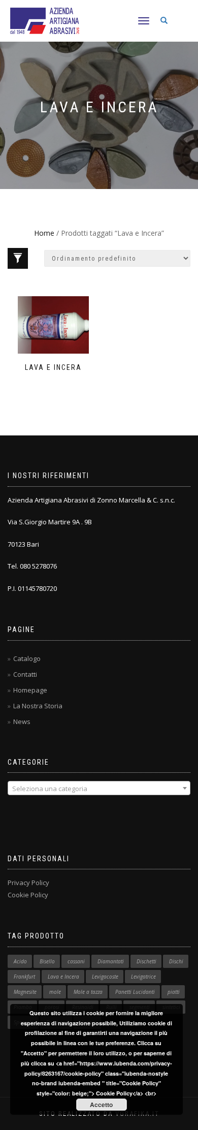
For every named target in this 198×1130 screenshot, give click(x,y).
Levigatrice (143, 976)
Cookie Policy (28, 894)
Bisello (47, 961)
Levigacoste (105, 976)
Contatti (25, 674)
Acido (20, 961)
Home (44, 233)
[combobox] (99, 788)
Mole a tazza (88, 991)
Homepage (30, 690)
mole (55, 991)
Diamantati (110, 961)
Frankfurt (24, 976)
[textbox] (99, 788)
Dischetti (146, 961)
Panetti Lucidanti (135, 991)
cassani (76, 961)
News (21, 721)
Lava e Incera (63, 976)
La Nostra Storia (37, 705)
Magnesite (25, 991)
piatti (174, 991)
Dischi (176, 961)
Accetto (101, 1104)
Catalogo (27, 658)
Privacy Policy (28, 882)
